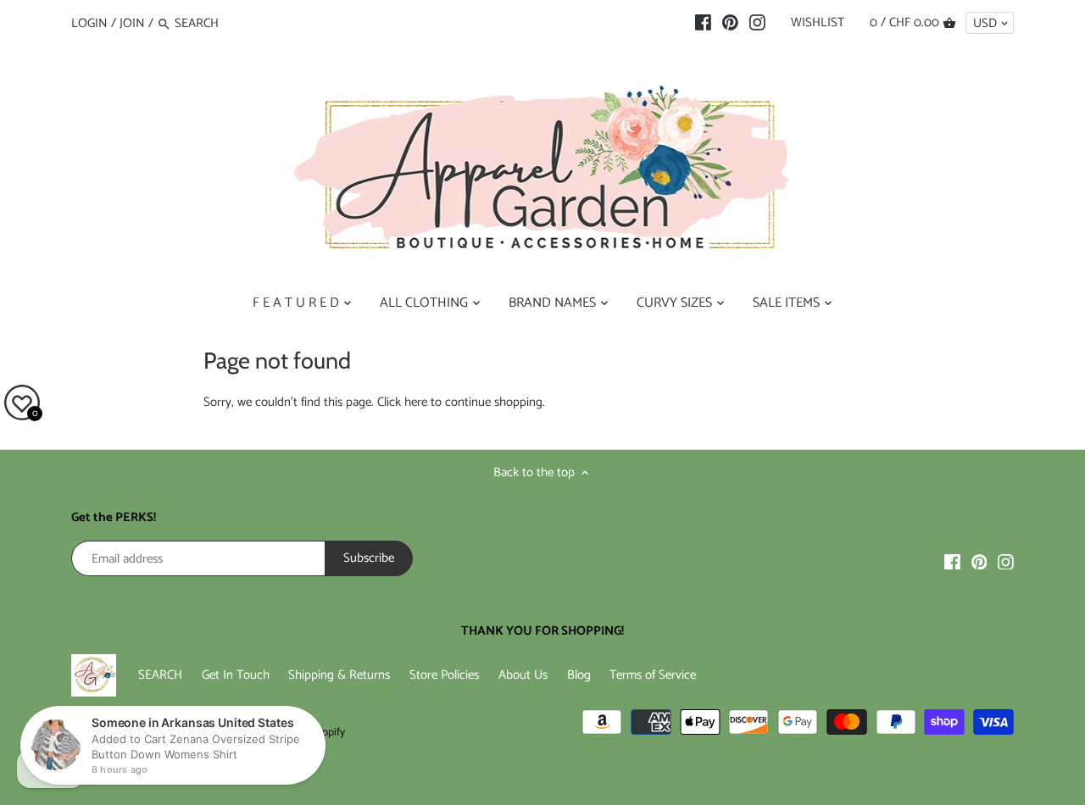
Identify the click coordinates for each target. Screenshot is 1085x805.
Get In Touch (236, 675)
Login (89, 23)
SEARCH (160, 675)
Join (132, 23)
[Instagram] (757, 23)
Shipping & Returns (339, 675)
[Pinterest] (730, 23)
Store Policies (444, 675)
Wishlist (817, 22)
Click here (402, 402)
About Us (523, 675)
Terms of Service (652, 675)
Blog (579, 675)
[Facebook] (703, 23)
